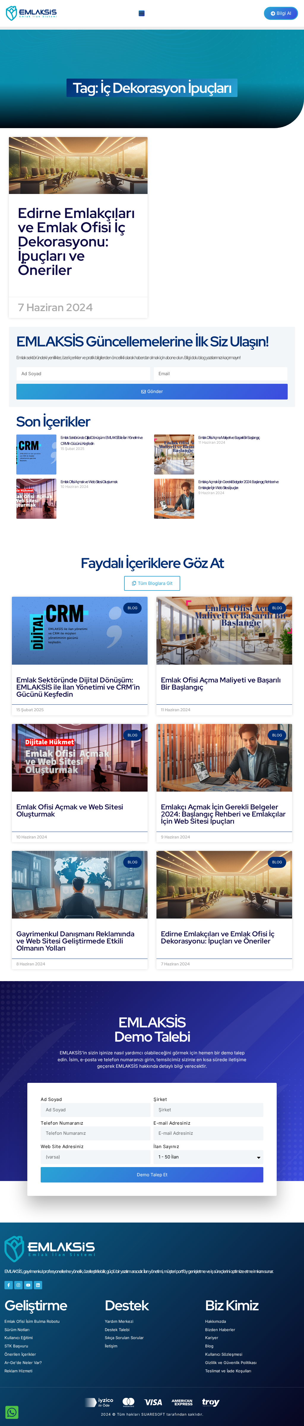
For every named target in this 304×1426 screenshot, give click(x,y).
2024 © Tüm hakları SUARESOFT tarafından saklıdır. (152, 1414)
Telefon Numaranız (62, 1123)
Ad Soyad (51, 1099)
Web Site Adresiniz (62, 1146)
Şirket (160, 1099)
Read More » (33, 287)
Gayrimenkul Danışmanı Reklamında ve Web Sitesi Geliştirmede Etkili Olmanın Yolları (75, 941)
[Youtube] (28, 1285)
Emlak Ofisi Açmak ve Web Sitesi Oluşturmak (89, 481)
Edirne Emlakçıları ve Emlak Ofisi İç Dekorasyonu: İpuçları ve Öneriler (76, 241)
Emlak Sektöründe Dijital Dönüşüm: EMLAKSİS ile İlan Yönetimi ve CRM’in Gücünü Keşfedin (78, 687)
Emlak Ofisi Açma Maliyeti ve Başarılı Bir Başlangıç (228, 437)
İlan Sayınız (166, 1146)
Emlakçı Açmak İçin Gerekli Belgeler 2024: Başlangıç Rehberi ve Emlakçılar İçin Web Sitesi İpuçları (223, 814)
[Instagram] (18, 1285)
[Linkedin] (38, 1285)
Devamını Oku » (34, 701)
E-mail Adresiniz (171, 1123)
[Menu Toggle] (142, 13)
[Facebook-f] (8, 1285)
